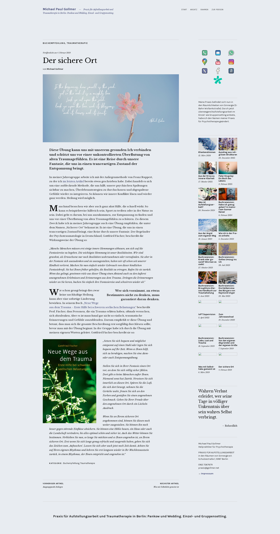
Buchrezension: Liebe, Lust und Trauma (206, 340)
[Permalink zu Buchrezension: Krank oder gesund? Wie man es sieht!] (207, 249)
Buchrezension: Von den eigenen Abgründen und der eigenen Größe (228, 342)
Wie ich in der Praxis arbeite (228, 234)
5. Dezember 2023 (226, 239)
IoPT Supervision (206, 314)
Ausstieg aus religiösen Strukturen (228, 153)
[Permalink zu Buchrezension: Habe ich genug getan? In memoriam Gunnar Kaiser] (228, 194)
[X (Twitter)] (205, 74)
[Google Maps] (205, 65)
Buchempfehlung (54, 43)
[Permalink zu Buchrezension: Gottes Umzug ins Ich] (228, 249)
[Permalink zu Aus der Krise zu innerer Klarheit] (207, 168)
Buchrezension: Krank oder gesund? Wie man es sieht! (207, 261)
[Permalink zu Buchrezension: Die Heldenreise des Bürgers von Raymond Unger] (228, 277)
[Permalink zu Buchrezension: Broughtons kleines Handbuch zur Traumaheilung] (207, 277)
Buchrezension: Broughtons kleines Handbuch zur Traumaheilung (207, 289)
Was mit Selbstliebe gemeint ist (166, 485)
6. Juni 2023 (203, 296)
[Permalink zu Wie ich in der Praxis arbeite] (228, 225)
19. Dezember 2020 (227, 320)
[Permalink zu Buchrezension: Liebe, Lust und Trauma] (207, 330)
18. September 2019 (206, 346)
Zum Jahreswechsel (226, 315)
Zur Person (217, 10)
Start (184, 10)
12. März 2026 (204, 155)
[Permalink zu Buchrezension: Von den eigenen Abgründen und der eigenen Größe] (228, 330)
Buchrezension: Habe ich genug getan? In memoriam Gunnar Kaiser (227, 207)
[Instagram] (231, 65)
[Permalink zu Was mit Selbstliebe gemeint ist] (207, 358)
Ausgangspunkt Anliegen (53, 485)
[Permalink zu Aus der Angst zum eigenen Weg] (207, 225)
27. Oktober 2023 (205, 268)
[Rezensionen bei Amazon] (231, 74)
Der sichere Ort (226, 367)
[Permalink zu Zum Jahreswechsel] (228, 306)
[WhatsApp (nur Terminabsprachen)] (231, 56)
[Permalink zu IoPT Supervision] (207, 306)
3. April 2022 (203, 318)
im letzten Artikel (73, 181)
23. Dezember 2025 (227, 158)
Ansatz (193, 10)
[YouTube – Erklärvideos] (218, 65)
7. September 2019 (226, 348)
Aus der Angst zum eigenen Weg (207, 234)
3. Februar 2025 (225, 184)
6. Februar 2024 (225, 215)
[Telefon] (205, 56)
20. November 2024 (206, 210)
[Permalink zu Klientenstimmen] (207, 144)
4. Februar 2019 (64, 53)
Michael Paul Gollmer (59, 9)
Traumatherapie (77, 43)
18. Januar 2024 (205, 239)
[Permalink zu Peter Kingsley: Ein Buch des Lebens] (228, 168)
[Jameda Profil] (218, 83)
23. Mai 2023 (224, 296)
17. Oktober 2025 (205, 182)
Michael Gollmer (55, 69)
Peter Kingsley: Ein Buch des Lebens (226, 178)
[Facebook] (218, 74)
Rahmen (204, 10)
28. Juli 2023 (224, 265)
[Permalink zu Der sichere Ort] (111, 141)
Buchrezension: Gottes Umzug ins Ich (228, 259)
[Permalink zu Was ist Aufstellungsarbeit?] (207, 194)
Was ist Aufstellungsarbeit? (206, 204)
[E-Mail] (218, 56)
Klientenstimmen (207, 152)
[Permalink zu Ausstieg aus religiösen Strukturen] (228, 144)
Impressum (207, 473)
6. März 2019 (204, 372)
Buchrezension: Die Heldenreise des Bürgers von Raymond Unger (227, 289)
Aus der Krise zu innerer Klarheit (206, 177)
